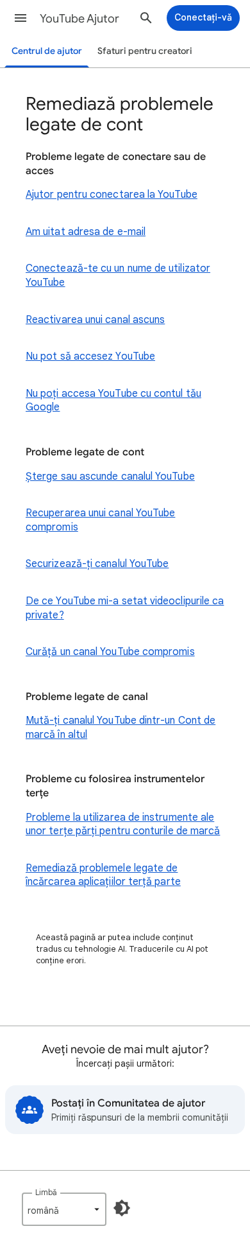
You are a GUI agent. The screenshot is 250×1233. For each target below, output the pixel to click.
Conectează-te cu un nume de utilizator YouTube (118, 275)
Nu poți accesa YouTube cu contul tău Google (113, 400)
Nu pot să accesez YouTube (90, 356)
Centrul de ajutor (47, 51)
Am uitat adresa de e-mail (86, 231)
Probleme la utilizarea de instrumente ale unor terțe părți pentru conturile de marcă (123, 824)
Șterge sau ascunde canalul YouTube (110, 476)
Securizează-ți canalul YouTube (97, 563)
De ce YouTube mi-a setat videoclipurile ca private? (125, 608)
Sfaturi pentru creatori (144, 51)
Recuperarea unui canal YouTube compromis (100, 520)
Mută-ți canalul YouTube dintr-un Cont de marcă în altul (120, 727)
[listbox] (64, 1209)
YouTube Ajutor (79, 19)
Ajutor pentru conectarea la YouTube (111, 194)
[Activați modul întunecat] (121, 1208)
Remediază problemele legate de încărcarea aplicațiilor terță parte (103, 875)
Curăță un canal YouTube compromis (110, 651)
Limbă (46, 1192)
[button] (20, 18)
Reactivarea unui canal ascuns (95, 319)
